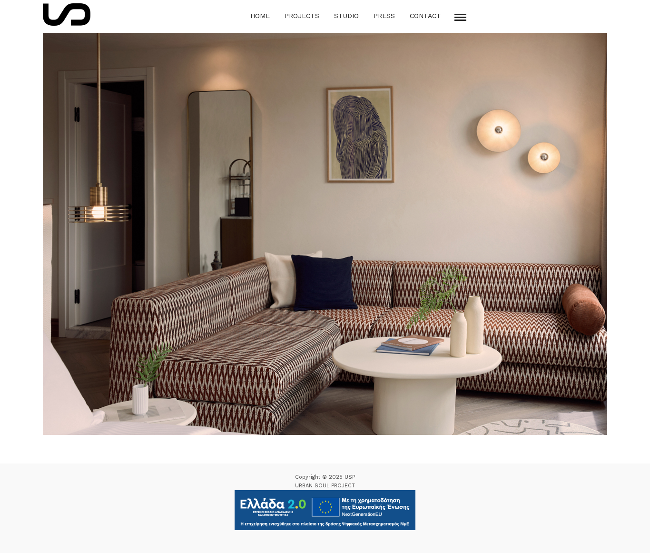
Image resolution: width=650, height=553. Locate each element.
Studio (346, 16)
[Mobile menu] (460, 17)
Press (384, 16)
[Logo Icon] (66, 14)
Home (260, 16)
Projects (302, 16)
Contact (425, 16)
